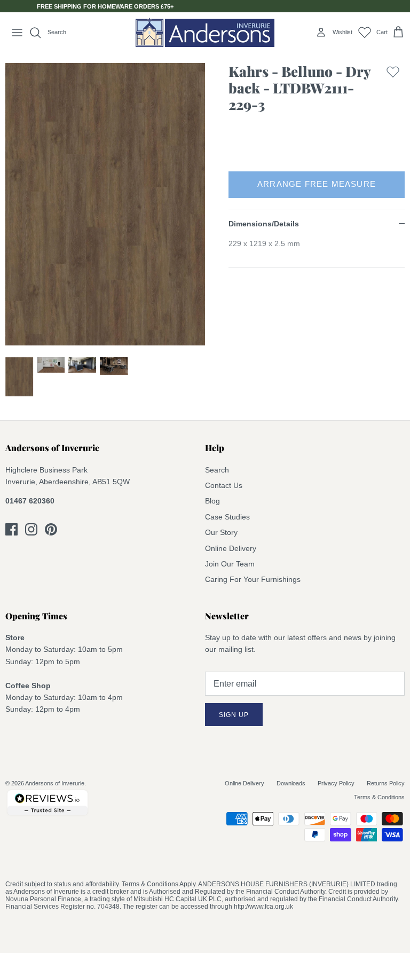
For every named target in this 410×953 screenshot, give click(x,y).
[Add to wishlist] (393, 91)
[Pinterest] (51, 529)
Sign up (234, 715)
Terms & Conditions (379, 797)
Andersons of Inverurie (54, 783)
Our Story (221, 532)
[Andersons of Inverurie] (205, 32)
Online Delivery (230, 548)
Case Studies (227, 517)
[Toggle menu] (17, 32)
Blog (212, 501)
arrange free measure (316, 183)
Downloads (291, 783)
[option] (105, 204)
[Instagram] (31, 529)
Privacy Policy (336, 783)
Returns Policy (386, 783)
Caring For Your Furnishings (253, 579)
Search (217, 470)
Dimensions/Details (263, 223)
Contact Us (223, 485)
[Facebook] (11, 529)
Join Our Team (230, 564)
